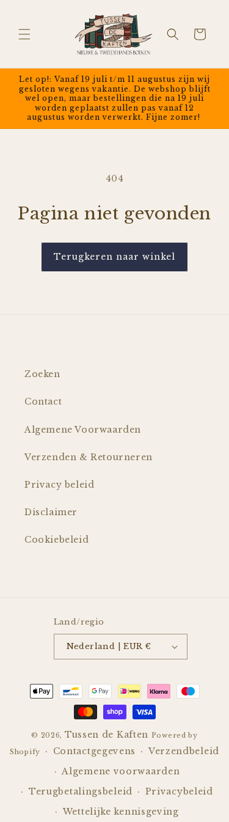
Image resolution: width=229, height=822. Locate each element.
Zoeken (42, 374)
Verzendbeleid (183, 751)
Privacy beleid (59, 484)
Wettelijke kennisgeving (121, 811)
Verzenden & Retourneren (88, 457)
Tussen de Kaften (106, 734)
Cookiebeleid (56, 539)
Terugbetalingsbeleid (81, 791)
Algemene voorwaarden (121, 771)
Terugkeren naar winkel (114, 256)
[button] (24, 34)
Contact (43, 401)
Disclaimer (51, 512)
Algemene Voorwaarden (82, 429)
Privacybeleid (179, 791)
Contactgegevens (94, 751)
